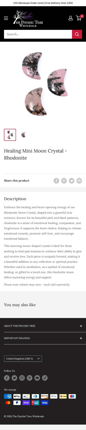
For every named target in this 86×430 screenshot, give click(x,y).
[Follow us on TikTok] (45, 378)
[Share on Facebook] (56, 181)
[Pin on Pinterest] (64, 181)
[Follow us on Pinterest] (29, 378)
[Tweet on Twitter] (71, 181)
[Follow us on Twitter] (14, 378)
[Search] (77, 34)
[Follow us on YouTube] (37, 378)
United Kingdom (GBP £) (19, 358)
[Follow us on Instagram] (22, 378)
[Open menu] (6, 18)
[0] (78, 18)
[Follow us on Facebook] (7, 378)
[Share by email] (79, 181)
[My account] (71, 18)
